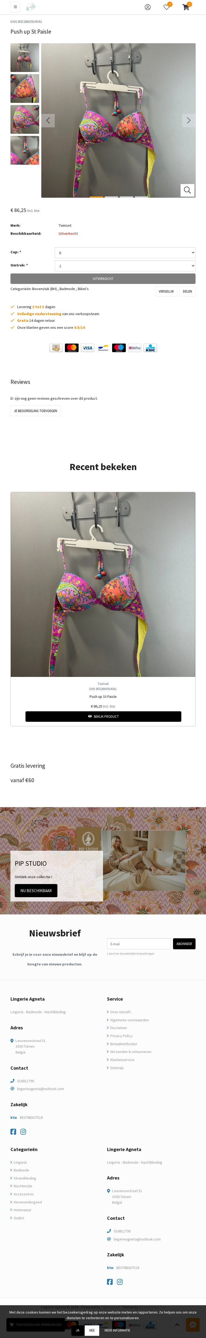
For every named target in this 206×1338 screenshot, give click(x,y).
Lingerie (20, 1162)
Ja (77, 1330)
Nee (92, 1330)
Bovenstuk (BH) (44, 288)
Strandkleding (24, 1178)
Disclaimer (118, 1027)
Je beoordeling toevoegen (35, 411)
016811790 (25, 1081)
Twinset (65, 225)
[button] (186, 7)
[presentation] (48, 120)
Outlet (18, 1218)
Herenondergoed (27, 1202)
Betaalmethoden (123, 1043)
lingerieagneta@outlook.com (40, 1088)
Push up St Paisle (103, 696)
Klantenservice (121, 1059)
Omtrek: (19, 265)
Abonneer (184, 944)
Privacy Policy (121, 1035)
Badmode (67, 288)
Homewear (22, 1209)
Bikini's (83, 288)
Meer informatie (117, 1330)
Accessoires (23, 1194)
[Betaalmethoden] (56, 348)
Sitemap (116, 1067)
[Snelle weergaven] (187, 500)
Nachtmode (22, 1186)
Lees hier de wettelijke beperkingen (130, 953)
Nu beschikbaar (36, 890)
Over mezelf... (121, 1011)
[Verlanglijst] (19, 716)
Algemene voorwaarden (129, 1020)
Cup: (15, 252)
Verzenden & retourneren (130, 1051)
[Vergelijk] (187, 716)
